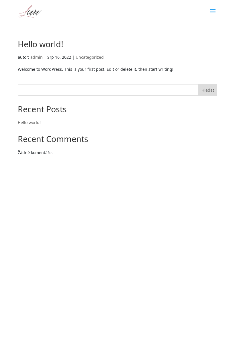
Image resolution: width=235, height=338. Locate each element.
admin (36, 57)
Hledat (207, 90)
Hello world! (40, 44)
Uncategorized (90, 57)
